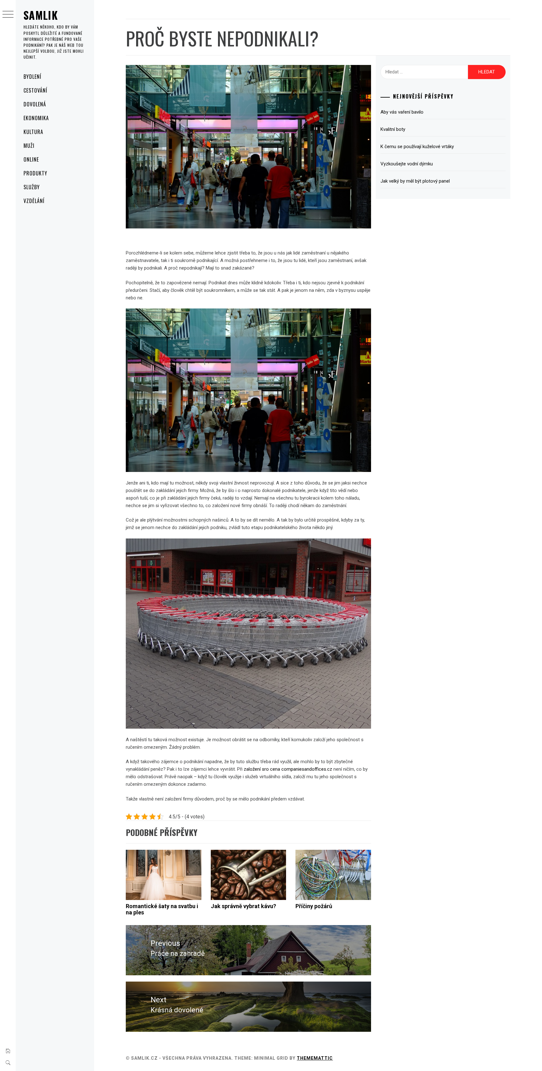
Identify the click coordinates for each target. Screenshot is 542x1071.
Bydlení (32, 76)
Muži (29, 145)
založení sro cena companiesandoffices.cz (288, 769)
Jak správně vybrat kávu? (243, 906)
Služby (32, 187)
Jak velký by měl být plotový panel (415, 181)
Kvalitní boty (392, 129)
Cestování (35, 90)
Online (31, 159)
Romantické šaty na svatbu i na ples (162, 909)
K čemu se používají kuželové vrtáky (417, 146)
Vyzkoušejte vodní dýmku (406, 164)
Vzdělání (34, 201)
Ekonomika (36, 118)
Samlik (41, 15)
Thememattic (315, 1058)
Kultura (33, 132)
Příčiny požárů (313, 906)
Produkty (35, 173)
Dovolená (35, 104)
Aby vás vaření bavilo (401, 112)
